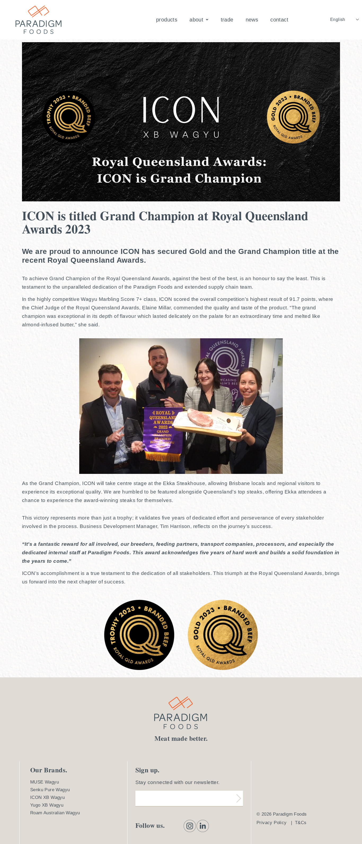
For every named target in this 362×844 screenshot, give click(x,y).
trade (227, 20)
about (196, 20)
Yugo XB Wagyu (46, 805)
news (252, 20)
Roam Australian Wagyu (55, 812)
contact (279, 20)
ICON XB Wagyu (47, 797)
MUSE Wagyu (44, 782)
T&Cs (301, 822)
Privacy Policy (272, 822)
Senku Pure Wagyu (50, 789)
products (166, 20)
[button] (198, 19)
